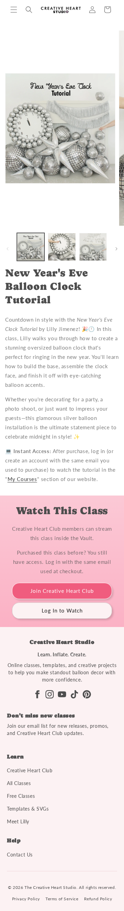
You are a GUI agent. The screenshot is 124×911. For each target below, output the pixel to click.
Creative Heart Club (29, 770)
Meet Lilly (18, 821)
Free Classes (21, 796)
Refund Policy (98, 898)
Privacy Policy (26, 898)
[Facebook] (37, 694)
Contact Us (20, 855)
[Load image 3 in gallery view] (93, 247)
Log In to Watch (62, 610)
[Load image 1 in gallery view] (30, 247)
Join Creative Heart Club (62, 591)
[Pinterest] (87, 694)
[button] (13, 9)
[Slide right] (116, 248)
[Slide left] (7, 248)
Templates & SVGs (28, 809)
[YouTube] (62, 694)
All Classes (19, 783)
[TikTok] (74, 694)
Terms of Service (62, 898)
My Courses (22, 479)
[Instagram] (49, 694)
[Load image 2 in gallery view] (61, 247)
